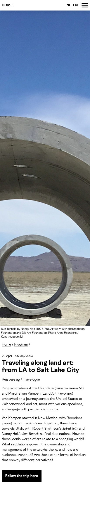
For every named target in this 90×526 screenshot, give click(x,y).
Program (21, 344)
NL (68, 5)
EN (75, 5)
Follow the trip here (21, 476)
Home (7, 5)
